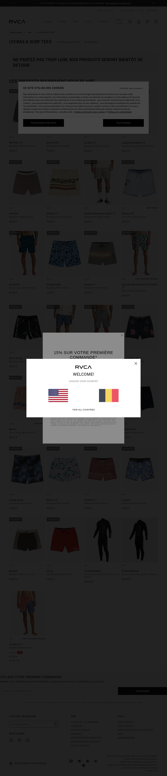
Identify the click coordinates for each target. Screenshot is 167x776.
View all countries (83, 409)
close (136, 363)
